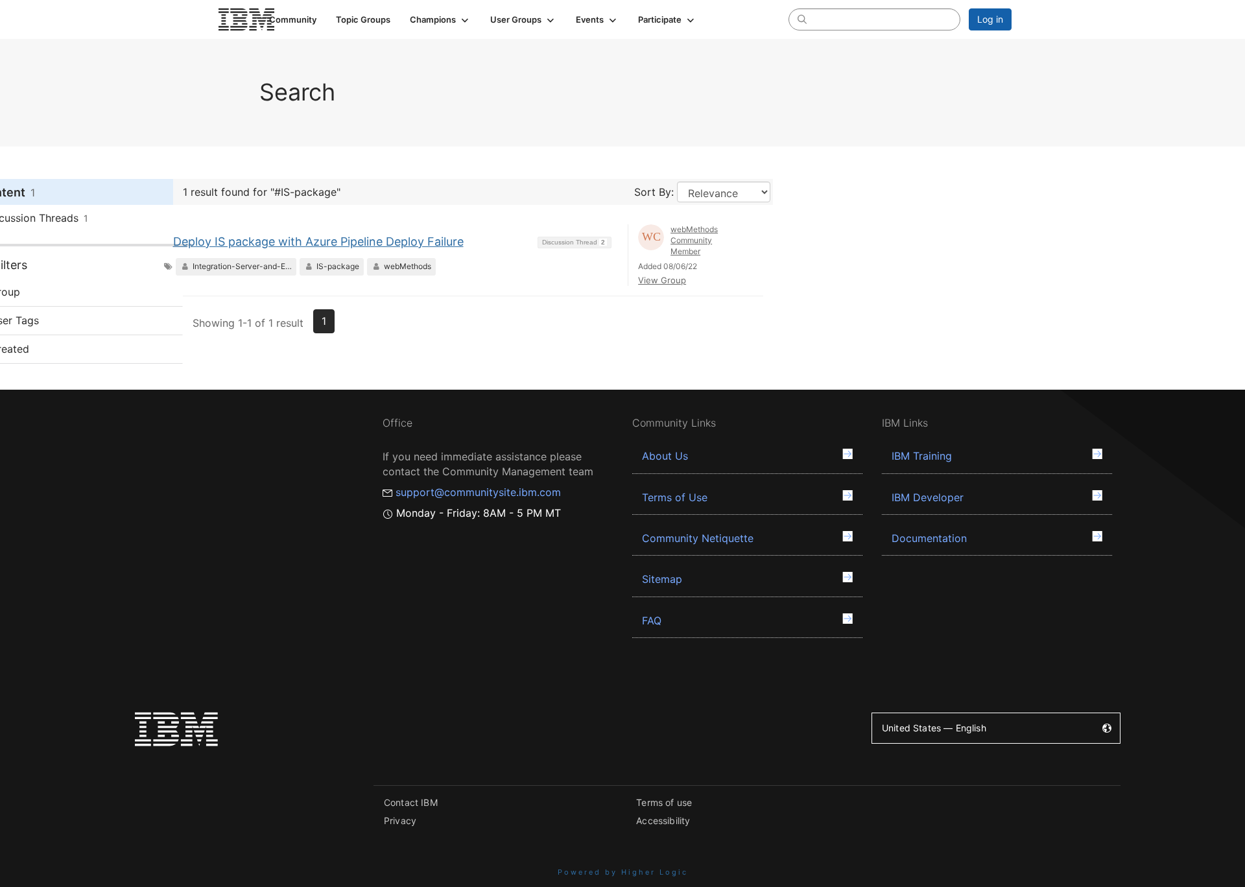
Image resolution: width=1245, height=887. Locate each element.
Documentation (929, 538)
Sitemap (662, 579)
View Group (662, 280)
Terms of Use (674, 497)
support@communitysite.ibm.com (478, 492)
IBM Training (922, 455)
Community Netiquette (697, 538)
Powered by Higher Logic (623, 872)
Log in (990, 19)
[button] (440, 19)
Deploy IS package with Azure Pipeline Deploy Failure (318, 241)
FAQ (651, 620)
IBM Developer (928, 497)
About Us (665, 455)
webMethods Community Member (694, 240)
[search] (802, 18)
